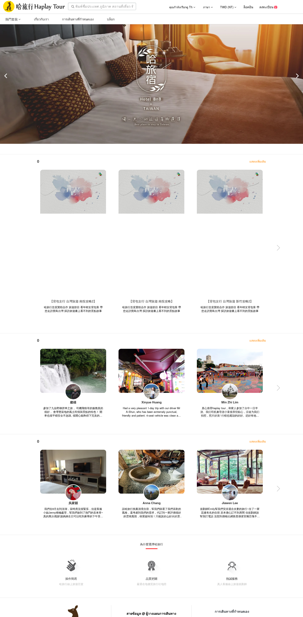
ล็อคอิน (248, 7)
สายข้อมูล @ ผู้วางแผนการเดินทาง (151, 613)
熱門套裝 (12, 19)
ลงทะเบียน (266, 7)
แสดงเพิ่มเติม (257, 161)
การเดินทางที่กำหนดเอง (78, 19)
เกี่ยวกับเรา (41, 19)
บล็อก (111, 19)
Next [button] (278, 249)
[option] (73, 249)
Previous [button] (25, 249)
